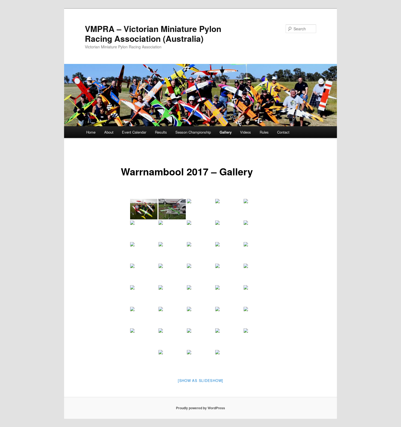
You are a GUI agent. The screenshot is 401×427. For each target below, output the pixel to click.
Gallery (226, 132)
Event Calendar (134, 132)
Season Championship (193, 132)
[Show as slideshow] (200, 380)
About (108, 132)
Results (161, 132)
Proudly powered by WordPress (200, 407)
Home (90, 132)
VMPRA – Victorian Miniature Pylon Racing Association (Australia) (153, 33)
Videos (245, 132)
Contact (283, 132)
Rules (264, 132)
